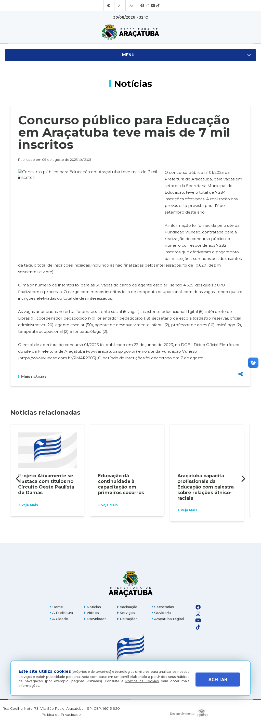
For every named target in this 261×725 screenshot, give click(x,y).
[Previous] (18, 478)
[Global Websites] (189, 712)
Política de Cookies (142, 681)
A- (120, 5)
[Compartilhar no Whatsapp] (241, 364)
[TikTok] (157, 6)
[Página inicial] (130, 584)
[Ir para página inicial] (130, 32)
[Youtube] (152, 6)
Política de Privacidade (61, 714)
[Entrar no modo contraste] (109, 6)
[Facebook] (142, 6)
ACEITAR (217, 679)
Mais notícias (33, 376)
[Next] (242, 478)
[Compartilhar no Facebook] (240, 348)
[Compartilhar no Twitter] (240, 356)
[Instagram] (147, 6)
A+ (131, 5)
